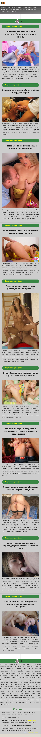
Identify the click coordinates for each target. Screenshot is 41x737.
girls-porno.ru (32, 720)
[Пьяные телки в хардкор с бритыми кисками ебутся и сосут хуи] (20, 506)
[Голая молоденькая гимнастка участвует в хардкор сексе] (20, 320)
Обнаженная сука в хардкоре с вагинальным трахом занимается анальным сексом (20, 431)
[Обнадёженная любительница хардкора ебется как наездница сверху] (20, 53)
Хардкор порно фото (13, 26)
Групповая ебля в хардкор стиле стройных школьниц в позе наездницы (20, 604)
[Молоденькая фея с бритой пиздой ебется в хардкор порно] (20, 249)
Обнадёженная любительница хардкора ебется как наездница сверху (20, 34)
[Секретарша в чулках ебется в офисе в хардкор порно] (20, 109)
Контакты (18, 709)
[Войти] (9, 3)
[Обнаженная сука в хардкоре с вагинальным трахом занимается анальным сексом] (20, 450)
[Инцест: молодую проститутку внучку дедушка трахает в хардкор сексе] (20, 565)
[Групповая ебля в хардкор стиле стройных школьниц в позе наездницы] (20, 623)
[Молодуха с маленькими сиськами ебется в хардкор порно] (20, 180)
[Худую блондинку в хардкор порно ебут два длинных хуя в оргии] (20, 392)
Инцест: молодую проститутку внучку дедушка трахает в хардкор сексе (20, 545)
